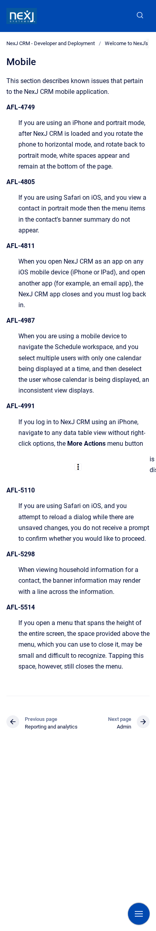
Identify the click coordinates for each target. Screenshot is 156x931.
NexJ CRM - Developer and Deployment (50, 43)
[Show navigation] (139, 914)
